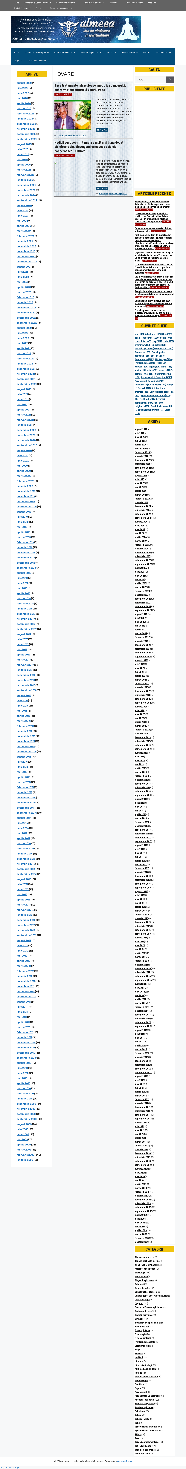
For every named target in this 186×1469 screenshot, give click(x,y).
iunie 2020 (23, 460)
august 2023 (24, 266)
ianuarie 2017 (25, 669)
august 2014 (24, 817)
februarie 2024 (25, 236)
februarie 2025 (25, 174)
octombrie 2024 (26, 195)
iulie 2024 (22, 210)
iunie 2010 (23, 1073)
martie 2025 (24, 169)
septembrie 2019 (27, 506)
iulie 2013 (22, 884)
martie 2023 (24, 292)
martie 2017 (24, 659)
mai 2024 (22, 220)
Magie (137, 1349)
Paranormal (141, 1391)
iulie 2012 (22, 945)
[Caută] (170, 79)
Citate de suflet (143, 1287)
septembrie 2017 (27, 628)
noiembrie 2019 (26, 496)
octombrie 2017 (26, 623)
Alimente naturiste (144, 1257)
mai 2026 (22, 98)
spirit (145, 388)
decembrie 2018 (26, 552)
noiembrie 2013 (26, 863)
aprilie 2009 (24, 1144)
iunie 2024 (23, 215)
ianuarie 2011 (24, 1037)
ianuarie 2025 (25, 179)
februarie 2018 (25, 603)
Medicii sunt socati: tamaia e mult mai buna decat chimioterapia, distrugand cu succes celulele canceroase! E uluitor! (88, 146)
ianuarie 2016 (24, 731)
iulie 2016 (22, 700)
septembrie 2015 (26, 751)
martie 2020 (24, 475)
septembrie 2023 (27, 261)
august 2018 (24, 572)
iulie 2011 (22, 1006)
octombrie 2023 (26, 256)
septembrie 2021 (27, 383)
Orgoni (138, 1388)
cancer (152, 337)
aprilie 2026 (24, 103)
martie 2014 (24, 843)
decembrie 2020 (26, 429)
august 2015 (24, 756)
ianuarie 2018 (24, 608)
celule (166, 337)
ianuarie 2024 (25, 241)
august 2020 (24, 450)
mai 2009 (22, 1139)
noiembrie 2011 (25, 986)
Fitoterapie (62, 135)
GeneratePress (124, 1461)
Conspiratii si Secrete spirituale (38, 3)
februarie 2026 (25, 113)
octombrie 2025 (26, 133)
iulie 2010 (22, 1067)
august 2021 (24, 389)
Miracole (139, 1361)
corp (157, 341)
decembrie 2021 (26, 368)
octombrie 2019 (26, 501)
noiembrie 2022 (26, 312)
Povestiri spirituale (144, 1399)
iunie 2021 (23, 399)
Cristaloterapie (142, 1299)
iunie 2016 (22, 705)
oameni (141, 373)
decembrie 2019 (26, 491)
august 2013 (24, 879)
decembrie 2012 (26, 919)
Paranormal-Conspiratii (59, 8)
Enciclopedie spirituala (146, 1322)
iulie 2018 (22, 577)
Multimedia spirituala (145, 1368)
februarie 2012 (25, 970)
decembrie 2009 (26, 1103)
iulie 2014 (22, 822)
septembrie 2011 (26, 996)
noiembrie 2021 (26, 373)
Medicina (152, 3)
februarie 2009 (25, 1154)
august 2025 (24, 144)
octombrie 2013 (26, 868)
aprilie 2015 (23, 777)
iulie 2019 (22, 516)
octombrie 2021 (26, 378)
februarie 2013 (25, 909)
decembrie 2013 (26, 858)
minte (152, 370)
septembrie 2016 (26, 690)
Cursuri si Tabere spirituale (148, 1307)
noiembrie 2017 (26, 618)
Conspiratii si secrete (146, 1291)
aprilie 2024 (24, 225)
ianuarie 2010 (25, 1098)
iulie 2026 (22, 87)
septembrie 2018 (26, 567)
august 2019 (24, 511)
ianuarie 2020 (25, 486)
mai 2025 (22, 159)
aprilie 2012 (23, 960)
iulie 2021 (22, 394)
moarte (166, 370)
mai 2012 (22, 955)
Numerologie (141, 1380)
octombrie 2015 (26, 746)
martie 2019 (24, 537)
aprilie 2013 (23, 899)
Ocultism (139, 1384)
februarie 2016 (25, 725)
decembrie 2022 (26, 307)
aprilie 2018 (23, 593)
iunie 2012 (23, 950)
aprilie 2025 (24, 164)
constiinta (143, 341)
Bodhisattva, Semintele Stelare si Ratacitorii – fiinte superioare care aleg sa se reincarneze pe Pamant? (152, 204)
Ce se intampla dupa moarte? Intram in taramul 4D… (153, 229)
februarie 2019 (25, 542)
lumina (140, 370)
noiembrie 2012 (26, 924)
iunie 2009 (23, 1134)
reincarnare (144, 384)
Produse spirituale (144, 1407)
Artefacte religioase (145, 1268)
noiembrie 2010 (26, 1047)
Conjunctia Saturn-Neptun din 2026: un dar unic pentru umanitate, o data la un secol (153, 303)
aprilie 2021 (23, 409)
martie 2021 (24, 414)
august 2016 (24, 695)
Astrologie (152, 334)
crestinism (143, 344)
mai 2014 (22, 833)
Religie (39, 8)
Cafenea (139, 1284)
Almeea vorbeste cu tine (147, 1260)
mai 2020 (22, 465)
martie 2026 (24, 108)
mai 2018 (22, 588)
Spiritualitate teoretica (65, 3)
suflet (152, 398)
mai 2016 (22, 710)
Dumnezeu (143, 352)
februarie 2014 (25, 848)
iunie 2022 (23, 338)
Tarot (138, 1438)
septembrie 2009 (27, 1118)
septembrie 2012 (27, 935)
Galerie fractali (142, 1345)
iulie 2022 (22, 332)
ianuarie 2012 (25, 976)
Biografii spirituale (144, 1280)
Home (16, 3)
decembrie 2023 (26, 246)
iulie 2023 (22, 271)
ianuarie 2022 (25, 363)
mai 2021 (22, 404)
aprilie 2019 (23, 532)
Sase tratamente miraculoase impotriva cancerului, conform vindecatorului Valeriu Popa (90, 87)
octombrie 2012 (26, 930)
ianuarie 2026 (25, 118)
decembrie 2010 (26, 1042)
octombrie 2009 (26, 1113)
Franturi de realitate (134, 3)
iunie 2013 (23, 889)
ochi (154, 373)
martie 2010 (24, 1088)
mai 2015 (22, 771)
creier (168, 341)
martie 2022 (24, 353)
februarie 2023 (25, 297)
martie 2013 (24, 904)
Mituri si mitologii (143, 1365)
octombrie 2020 (26, 440)
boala (140, 337)
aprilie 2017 (23, 654)
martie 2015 (24, 782)
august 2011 (24, 1001)
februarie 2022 (25, 358)
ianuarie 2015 (24, 792)
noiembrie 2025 (26, 128)
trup (145, 409)
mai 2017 (22, 649)
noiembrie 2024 (26, 190)
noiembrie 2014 (26, 802)
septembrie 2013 (27, 873)
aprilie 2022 (24, 348)
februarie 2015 (25, 787)
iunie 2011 (22, 1011)
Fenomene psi (144, 359)
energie (157, 355)
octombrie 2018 (26, 562)
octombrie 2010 (26, 1052)
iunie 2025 (23, 154)
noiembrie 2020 (26, 434)
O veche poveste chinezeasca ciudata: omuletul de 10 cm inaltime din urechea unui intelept (153, 313)
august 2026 (24, 82)
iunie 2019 (23, 521)
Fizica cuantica (142, 1337)
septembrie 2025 (27, 138)
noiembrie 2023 (26, 251)
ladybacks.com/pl (9, 1467)
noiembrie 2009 (26, 1108)
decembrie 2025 (26, 123)
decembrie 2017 (26, 613)
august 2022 (24, 327)
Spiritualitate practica (93, 3)
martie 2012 (24, 965)
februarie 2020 (25, 480)
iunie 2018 (22, 583)
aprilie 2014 (23, 838)
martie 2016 (24, 720)
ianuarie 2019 (25, 547)
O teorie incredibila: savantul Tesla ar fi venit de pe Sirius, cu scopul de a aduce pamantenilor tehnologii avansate (154, 268)
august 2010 (24, 1062)
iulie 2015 (22, 761)
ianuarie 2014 (25, 853)
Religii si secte (142, 1418)
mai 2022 (22, 343)
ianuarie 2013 (25, 914)
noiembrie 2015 (26, 741)
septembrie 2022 (27, 322)
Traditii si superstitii (22, 8)
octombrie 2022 (26, 317)
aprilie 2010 (23, 1083)
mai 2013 (22, 894)
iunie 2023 (23, 276)
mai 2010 (22, 1078)
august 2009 (24, 1124)
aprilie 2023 (24, 287)
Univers (157, 409)
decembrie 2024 (26, 184)
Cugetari (159, 344)
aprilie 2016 (23, 715)
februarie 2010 (25, 1093)
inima (166, 366)
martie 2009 (24, 1149)
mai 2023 (22, 281)
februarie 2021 (25, 419)
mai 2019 (22, 526)
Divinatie (113, 3)
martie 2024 (24, 230)
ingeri (154, 366)
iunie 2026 (23, 93)
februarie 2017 (25, 664)
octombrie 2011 (26, 991)
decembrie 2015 (26, 736)
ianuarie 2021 (25, 424)
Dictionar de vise (143, 1310)
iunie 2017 (23, 644)
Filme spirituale (142, 1330)
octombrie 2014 (26, 807)
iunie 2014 (23, 828)
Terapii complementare (146, 1441)
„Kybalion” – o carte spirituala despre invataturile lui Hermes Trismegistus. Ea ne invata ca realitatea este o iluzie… (154, 256)
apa (139, 334)
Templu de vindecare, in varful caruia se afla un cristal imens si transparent (154, 292)
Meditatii (139, 1357)
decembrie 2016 (26, 674)
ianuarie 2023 (25, 302)
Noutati (138, 1372)
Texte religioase (143, 1445)
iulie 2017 (22, 639)
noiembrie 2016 (26, 679)
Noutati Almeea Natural (146, 1376)
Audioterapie (141, 1276)
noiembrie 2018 (26, 557)
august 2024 (24, 205)
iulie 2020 (22, 455)
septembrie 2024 (27, 200)
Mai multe (102, 130)
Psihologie (140, 1411)
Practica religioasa (144, 1403)
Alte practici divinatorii (146, 1264)
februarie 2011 (25, 1032)
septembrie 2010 (27, 1057)
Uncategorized (142, 1453)
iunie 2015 (22, 766)
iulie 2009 (22, 1129)
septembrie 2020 (27, 445)
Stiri (140, 398)
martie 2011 (23, 1027)
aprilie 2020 (24, 470)
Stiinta (138, 1434)
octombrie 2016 (26, 685)
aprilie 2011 (23, 1022)
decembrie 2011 (26, 981)
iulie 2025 (22, 149)
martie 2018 (24, 598)
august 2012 (24, 940)
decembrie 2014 (26, 797)
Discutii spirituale (146, 348)
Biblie (166, 334)
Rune (137, 1422)
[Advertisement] (154, 143)
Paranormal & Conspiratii (156, 377)
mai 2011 (22, 1016)
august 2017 (24, 634)
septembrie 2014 (27, 812)
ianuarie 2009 (25, 1159)
